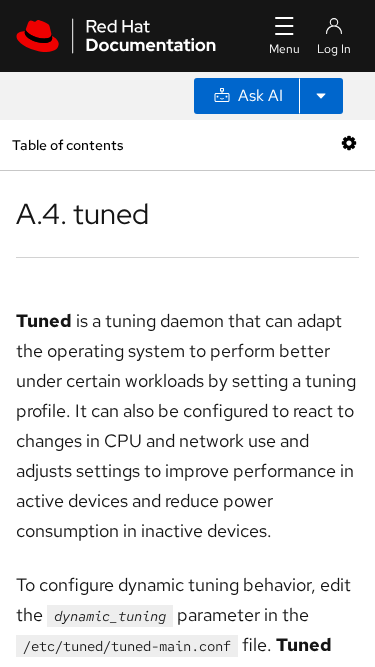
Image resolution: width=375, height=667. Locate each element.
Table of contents (67, 144)
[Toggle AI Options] (321, 96)
